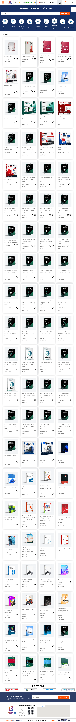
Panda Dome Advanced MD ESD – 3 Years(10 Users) (10, 272)
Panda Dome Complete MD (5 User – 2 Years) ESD (64, 333)
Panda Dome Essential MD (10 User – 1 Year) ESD (10, 395)
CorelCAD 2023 (44, 610)
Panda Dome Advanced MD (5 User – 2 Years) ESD (28, 210)
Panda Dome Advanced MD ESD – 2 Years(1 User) (28, 241)
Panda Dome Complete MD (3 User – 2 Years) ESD (10, 333)
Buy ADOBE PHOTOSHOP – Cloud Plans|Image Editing (28, 549)
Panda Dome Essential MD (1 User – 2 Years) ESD (46, 364)
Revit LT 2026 (43, 457)
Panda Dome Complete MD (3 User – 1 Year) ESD (64, 302)
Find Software (65, 13)
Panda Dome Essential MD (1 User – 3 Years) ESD (64, 364)
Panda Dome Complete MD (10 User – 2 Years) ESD (28, 302)
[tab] (5, 23)
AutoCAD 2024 (8, 56)
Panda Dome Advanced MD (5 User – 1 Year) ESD (10, 210)
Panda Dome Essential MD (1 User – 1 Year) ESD (28, 364)
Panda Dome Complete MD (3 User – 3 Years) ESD (28, 333)
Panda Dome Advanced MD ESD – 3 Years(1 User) (64, 241)
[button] (3, 2)
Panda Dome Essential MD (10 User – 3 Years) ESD (46, 395)
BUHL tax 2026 (44, 87)
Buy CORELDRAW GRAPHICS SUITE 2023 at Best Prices (10, 640)
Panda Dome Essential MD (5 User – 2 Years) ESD (64, 426)
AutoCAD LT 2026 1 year (64, 56)
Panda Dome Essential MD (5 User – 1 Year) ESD (46, 426)
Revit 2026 (25, 457)
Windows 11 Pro (62, 457)
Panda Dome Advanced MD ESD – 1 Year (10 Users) (64, 210)
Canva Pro (60, 579)
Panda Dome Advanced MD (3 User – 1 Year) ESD (28, 179)
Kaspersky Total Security (46, 671)
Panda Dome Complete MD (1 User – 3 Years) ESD (64, 272)
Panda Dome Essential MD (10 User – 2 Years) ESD (28, 395)
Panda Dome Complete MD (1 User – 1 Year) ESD (28, 272)
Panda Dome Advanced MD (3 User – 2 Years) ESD (46, 179)
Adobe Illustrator (8, 549)
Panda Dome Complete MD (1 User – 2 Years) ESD (46, 272)
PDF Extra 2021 (62, 488)
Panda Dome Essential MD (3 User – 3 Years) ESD (28, 426)
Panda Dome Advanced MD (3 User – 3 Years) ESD (64, 179)
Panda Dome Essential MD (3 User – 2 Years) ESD (10, 426)
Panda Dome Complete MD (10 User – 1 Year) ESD (10, 302)
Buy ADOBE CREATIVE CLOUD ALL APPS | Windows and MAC (46, 518)
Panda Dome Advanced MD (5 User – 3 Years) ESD (46, 210)
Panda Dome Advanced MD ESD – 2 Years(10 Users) (46, 241)
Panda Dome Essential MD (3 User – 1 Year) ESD (64, 395)
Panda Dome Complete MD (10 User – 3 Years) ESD (46, 302)
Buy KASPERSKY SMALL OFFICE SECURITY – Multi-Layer (29, 673)
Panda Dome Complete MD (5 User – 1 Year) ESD (46, 333)
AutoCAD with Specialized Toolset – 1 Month (10, 87)
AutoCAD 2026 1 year (28, 56)
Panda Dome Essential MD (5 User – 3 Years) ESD (10, 457)
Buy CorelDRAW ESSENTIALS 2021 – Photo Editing (63, 610)
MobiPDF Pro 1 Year (9, 179)
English (41, 2)
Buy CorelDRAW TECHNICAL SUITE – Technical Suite (45, 640)
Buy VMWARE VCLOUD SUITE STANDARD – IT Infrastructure (10, 519)
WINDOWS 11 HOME (10, 488)
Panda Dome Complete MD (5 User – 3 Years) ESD (10, 364)
